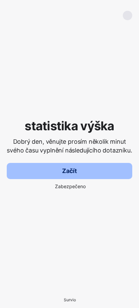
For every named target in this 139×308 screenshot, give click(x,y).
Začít (69, 170)
